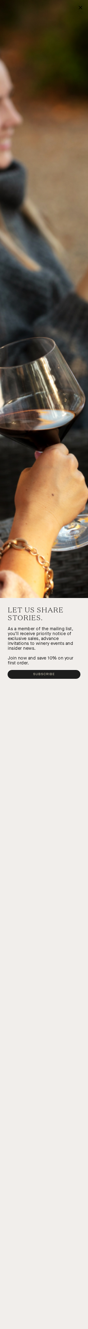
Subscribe (44, 674)
